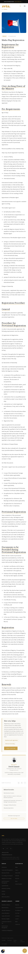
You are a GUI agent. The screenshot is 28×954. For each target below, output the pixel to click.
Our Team (17, 913)
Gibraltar (17, 875)
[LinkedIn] (3, 848)
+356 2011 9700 (5, 852)
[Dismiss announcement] (26, 1)
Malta (16, 867)
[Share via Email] (25, 783)
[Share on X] (22, 783)
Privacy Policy (15, 941)
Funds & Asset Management (5, 926)
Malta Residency (5, 907)
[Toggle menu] (24, 6)
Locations (17, 916)
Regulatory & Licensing (6, 878)
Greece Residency (5, 913)
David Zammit (14, 767)
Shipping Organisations (9, 808)
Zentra (5, 943)
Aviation (3, 891)
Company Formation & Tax (6, 922)
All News (5, 9)
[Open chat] (25, 951)
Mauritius (17, 878)
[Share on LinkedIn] (18, 783)
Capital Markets (5, 885)
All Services (4, 867)
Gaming (3, 894)
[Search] (20, 6)
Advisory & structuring (10, 743)
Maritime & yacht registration (11, 740)
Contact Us (17, 924)
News (16, 921)
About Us (17, 904)
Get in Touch (14, 818)
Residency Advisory (6, 904)
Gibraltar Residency (6, 910)
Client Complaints (22, 941)
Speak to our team (10, 748)
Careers (17, 918)
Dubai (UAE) (17, 872)
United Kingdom (18, 884)
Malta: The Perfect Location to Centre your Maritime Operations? (13, 796)
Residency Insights (5, 918)
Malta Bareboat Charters (9, 793)
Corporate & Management (7, 870)
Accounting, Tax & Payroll (7, 875)
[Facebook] (7, 848)
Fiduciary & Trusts (5, 872)
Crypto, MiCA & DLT (6, 916)
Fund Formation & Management (5, 882)
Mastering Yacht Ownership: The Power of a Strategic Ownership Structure (13, 801)
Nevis (16, 881)
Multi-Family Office (5, 896)
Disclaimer (9, 940)
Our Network (18, 910)
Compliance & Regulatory (7, 930)
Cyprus (16, 870)
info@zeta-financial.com (7, 854)
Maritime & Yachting (6, 888)
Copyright (3, 940)
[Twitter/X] (10, 848)
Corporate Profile (19, 907)
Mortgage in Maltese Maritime (10, 805)
